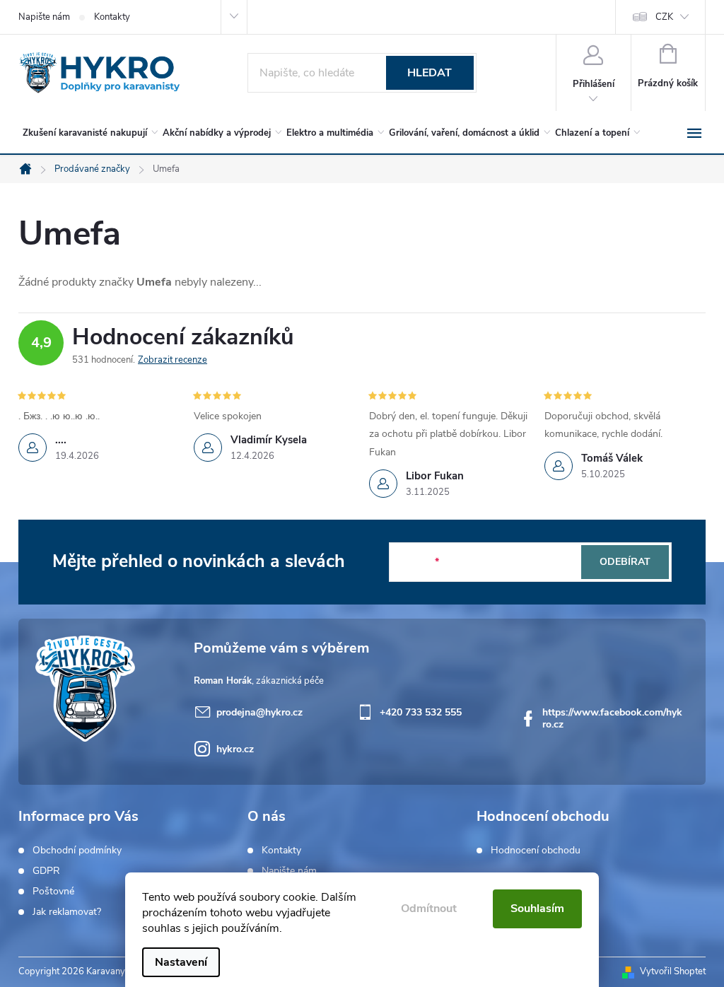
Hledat (429, 73)
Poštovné (53, 891)
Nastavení (181, 962)
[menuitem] (87, 133)
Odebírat (625, 561)
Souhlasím (537, 908)
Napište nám (44, 17)
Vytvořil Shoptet (673, 971)
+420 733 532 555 (421, 712)
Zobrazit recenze (172, 360)
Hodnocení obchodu (535, 850)
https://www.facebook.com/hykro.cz (612, 718)
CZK (664, 17)
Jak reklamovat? (67, 912)
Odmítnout (429, 908)
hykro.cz (235, 749)
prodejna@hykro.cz (259, 712)
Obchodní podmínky (77, 850)
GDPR (46, 871)
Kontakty (112, 17)
